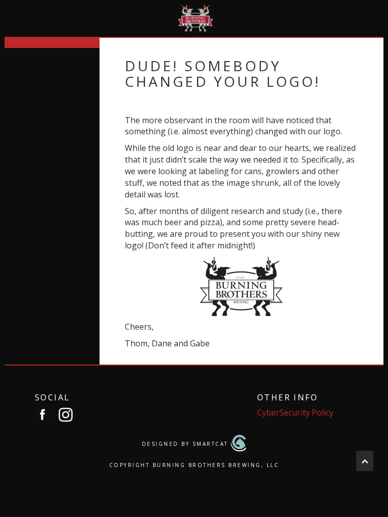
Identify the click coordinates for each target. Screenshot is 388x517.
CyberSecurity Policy (295, 412)
